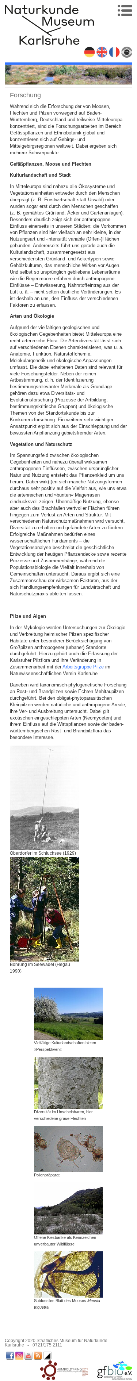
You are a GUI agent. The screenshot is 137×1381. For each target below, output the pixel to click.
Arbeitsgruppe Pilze (83, 667)
